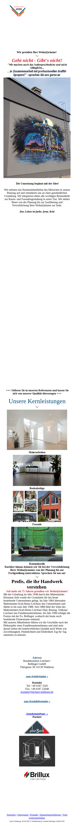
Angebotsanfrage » (37, 713)
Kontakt (34, 815)
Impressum (23, 815)
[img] (17, 11)
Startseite (11, 815)
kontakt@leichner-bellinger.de (37, 691)
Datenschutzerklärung (50, 815)
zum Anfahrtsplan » (37, 676)
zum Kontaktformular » (37, 701)
